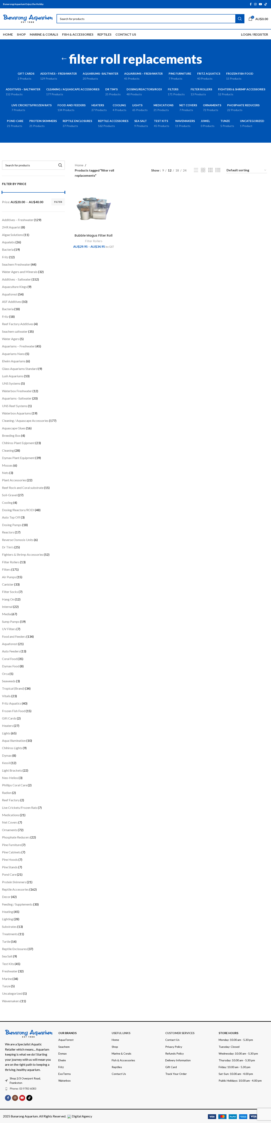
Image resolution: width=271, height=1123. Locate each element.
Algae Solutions (12, 235)
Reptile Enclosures (14, 949)
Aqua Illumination (14, 740)
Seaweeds (8, 681)
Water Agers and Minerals (19, 272)
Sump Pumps (10, 621)
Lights (6, 733)
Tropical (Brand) (13, 688)
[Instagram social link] (255, 4)
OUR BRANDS (67, 1033)
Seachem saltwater (15, 331)
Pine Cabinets (11, 852)
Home (79, 165)
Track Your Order (176, 1073)
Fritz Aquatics (11, 703)
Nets (5, 473)
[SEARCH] (60, 165)
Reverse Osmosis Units (17, 540)
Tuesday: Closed (229, 1046)
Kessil (6, 763)
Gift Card (171, 1067)
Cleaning (8, 450)
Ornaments (9, 830)
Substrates (9, 926)
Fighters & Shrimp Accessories (22, 554)
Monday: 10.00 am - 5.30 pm (236, 1039)
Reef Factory (11, 800)
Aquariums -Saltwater (17, 398)
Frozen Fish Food (13, 711)
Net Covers (10, 822)
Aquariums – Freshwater (18, 346)
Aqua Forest (66, 1039)
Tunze (6, 986)
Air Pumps (9, 577)
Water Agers (10, 339)
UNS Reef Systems (14, 406)
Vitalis (6, 696)
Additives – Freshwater (17, 220)
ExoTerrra (64, 1073)
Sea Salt (7, 956)
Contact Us (119, 1073)
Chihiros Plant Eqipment (18, 443)
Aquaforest (9, 294)
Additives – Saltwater (16, 279)
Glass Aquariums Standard (20, 368)
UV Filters (9, 629)
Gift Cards (9, 718)
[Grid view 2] (203, 170)
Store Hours (228, 1033)
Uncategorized (12, 993)
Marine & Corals (121, 1053)
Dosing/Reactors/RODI (18, 510)
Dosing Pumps (12, 525)
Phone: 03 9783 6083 (23, 1088)
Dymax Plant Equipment (18, 458)
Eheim (62, 1060)
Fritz (5, 257)
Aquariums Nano (13, 354)
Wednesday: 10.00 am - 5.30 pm (238, 1053)
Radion (7, 792)
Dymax (7, 755)
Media (6, 614)
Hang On (8, 599)
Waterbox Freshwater (17, 391)
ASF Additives (11, 301)
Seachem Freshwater (16, 264)
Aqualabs (8, 242)
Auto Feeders (11, 651)
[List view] (196, 170)
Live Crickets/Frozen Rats (19, 807)
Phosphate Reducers (16, 837)
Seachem (64, 1046)
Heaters (7, 725)
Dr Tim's (8, 547)
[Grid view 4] (217, 170)
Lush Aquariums (12, 376)
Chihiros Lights (12, 748)
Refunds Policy (174, 1053)
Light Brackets (12, 770)
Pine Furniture (11, 845)
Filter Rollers (10, 562)
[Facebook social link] (250, 4)
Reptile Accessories (15, 889)
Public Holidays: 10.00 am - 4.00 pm (240, 1080)
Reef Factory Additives (17, 324)
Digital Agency (82, 1116)
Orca (5, 674)
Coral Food (9, 659)
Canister (7, 584)
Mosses (7, 465)
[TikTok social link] (265, 4)
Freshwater (9, 971)
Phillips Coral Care (14, 785)
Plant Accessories (14, 480)
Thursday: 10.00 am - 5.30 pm (237, 1060)
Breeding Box (11, 435)
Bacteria (8, 249)
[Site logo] (28, 18)
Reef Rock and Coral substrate (22, 487)
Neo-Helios (10, 778)
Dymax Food (10, 666)
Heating (7, 911)
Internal (7, 606)
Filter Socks (10, 592)
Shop (115, 1046)
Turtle (6, 941)
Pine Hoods (10, 859)
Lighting (7, 919)
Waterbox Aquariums (16, 413)
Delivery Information (178, 1060)
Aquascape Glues (13, 428)
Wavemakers (11, 1001)
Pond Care (9, 874)
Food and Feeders (14, 636)
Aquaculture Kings (14, 287)
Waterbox (64, 1080)
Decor (6, 897)
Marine (7, 979)
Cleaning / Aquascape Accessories (25, 420)
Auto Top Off (11, 517)
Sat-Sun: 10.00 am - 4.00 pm (236, 1073)
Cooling (7, 502)
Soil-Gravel (9, 495)
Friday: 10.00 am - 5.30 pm (234, 1067)
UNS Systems (11, 383)
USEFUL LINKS (121, 1033)
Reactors (8, 532)
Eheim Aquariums (14, 361)
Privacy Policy (173, 1046)
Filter (58, 201)
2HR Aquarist (11, 227)
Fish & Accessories (123, 1060)
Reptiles (117, 1067)
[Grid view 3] (210, 170)
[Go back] (64, 59)
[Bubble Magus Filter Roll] (93, 209)
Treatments (10, 934)
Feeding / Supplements (17, 904)
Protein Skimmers (14, 882)
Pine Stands (10, 867)
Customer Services (179, 1033)
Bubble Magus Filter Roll (93, 235)
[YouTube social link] (260, 4)
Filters (6, 569)
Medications (10, 815)
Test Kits (8, 964)
